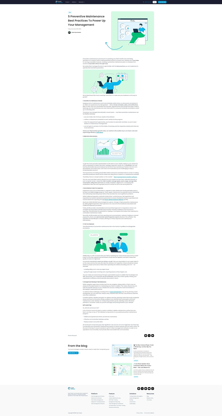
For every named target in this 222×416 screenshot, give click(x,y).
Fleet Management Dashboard (116, 403)
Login (155, 2)
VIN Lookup (149, 400)
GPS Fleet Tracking (113, 400)
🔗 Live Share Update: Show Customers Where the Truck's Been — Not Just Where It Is (142, 365)
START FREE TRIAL (162, 2)
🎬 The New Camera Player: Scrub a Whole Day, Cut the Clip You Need (144, 346)
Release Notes (150, 398)
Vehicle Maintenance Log (114, 398)
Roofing (131, 400)
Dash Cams (111, 396)
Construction (133, 401)
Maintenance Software (96, 398)
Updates (136, 360)
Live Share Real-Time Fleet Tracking (117, 405)
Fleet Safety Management (97, 400)
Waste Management (134, 398)
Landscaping (132, 403)
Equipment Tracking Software (98, 401)
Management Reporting (114, 401)
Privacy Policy (139, 413)
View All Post (72, 353)
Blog (148, 396)
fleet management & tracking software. (125, 177)
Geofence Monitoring (114, 407)
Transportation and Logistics (136, 396)
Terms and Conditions (149, 413)
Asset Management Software (98, 403)
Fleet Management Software (97, 396)
